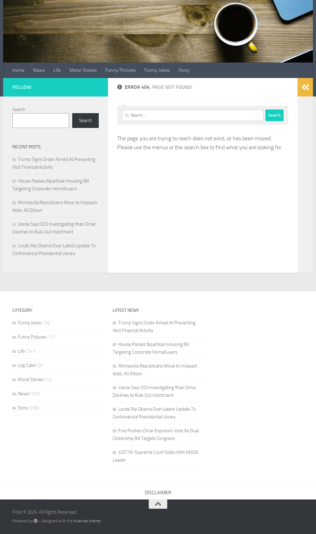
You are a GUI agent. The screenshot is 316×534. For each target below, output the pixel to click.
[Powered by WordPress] (36, 521)
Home (18, 70)
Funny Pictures (120, 70)
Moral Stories (83, 70)
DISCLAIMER (158, 492)
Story (183, 70)
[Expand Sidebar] (305, 87)
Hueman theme (87, 521)
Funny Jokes (157, 70)
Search (18, 109)
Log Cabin (27, 365)
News (39, 70)
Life (57, 70)
